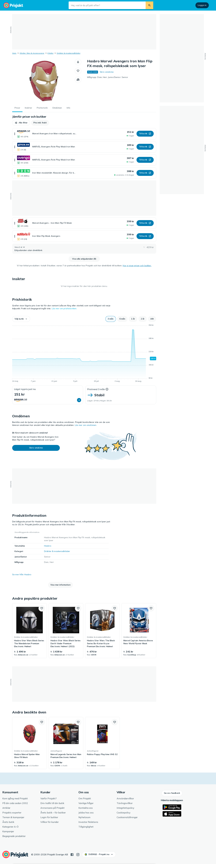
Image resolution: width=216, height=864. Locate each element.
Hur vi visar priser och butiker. (137, 265)
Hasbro (47, 545)
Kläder (50, 53)
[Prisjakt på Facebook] (72, 854)
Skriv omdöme (107, 72)
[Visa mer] (14, 133)
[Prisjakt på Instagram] (78, 854)
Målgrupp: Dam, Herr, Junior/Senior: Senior (107, 77)
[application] (84, 353)
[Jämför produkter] (78, 79)
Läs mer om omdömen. (86, 425)
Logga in (202, 5)
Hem (14, 53)
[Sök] (149, 5)
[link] (29, 630)
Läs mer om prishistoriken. (64, 308)
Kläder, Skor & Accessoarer (32, 53)
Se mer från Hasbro (21, 574)
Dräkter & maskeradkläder (68, 53)
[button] (78, 62)
